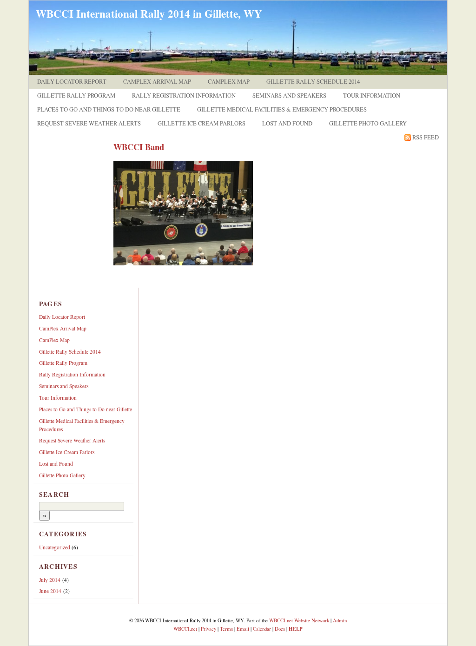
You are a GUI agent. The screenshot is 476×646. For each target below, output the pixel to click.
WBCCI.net (185, 628)
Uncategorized (54, 547)
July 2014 (49, 579)
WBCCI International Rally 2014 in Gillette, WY (149, 13)
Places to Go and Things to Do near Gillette (108, 109)
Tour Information (371, 95)
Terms (226, 628)
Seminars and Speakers (289, 95)
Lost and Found (287, 123)
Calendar (262, 628)
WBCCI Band (138, 146)
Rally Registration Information (184, 95)
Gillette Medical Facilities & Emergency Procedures (282, 109)
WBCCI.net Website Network (299, 620)
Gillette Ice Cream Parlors (201, 123)
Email (243, 628)
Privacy (208, 628)
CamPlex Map (229, 82)
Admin (340, 620)
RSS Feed (425, 137)
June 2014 (50, 590)
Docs (280, 628)
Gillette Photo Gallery (368, 123)
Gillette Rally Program (76, 95)
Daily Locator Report (71, 82)
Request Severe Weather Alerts (89, 123)
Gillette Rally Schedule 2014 (313, 82)
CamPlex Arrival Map (157, 82)
